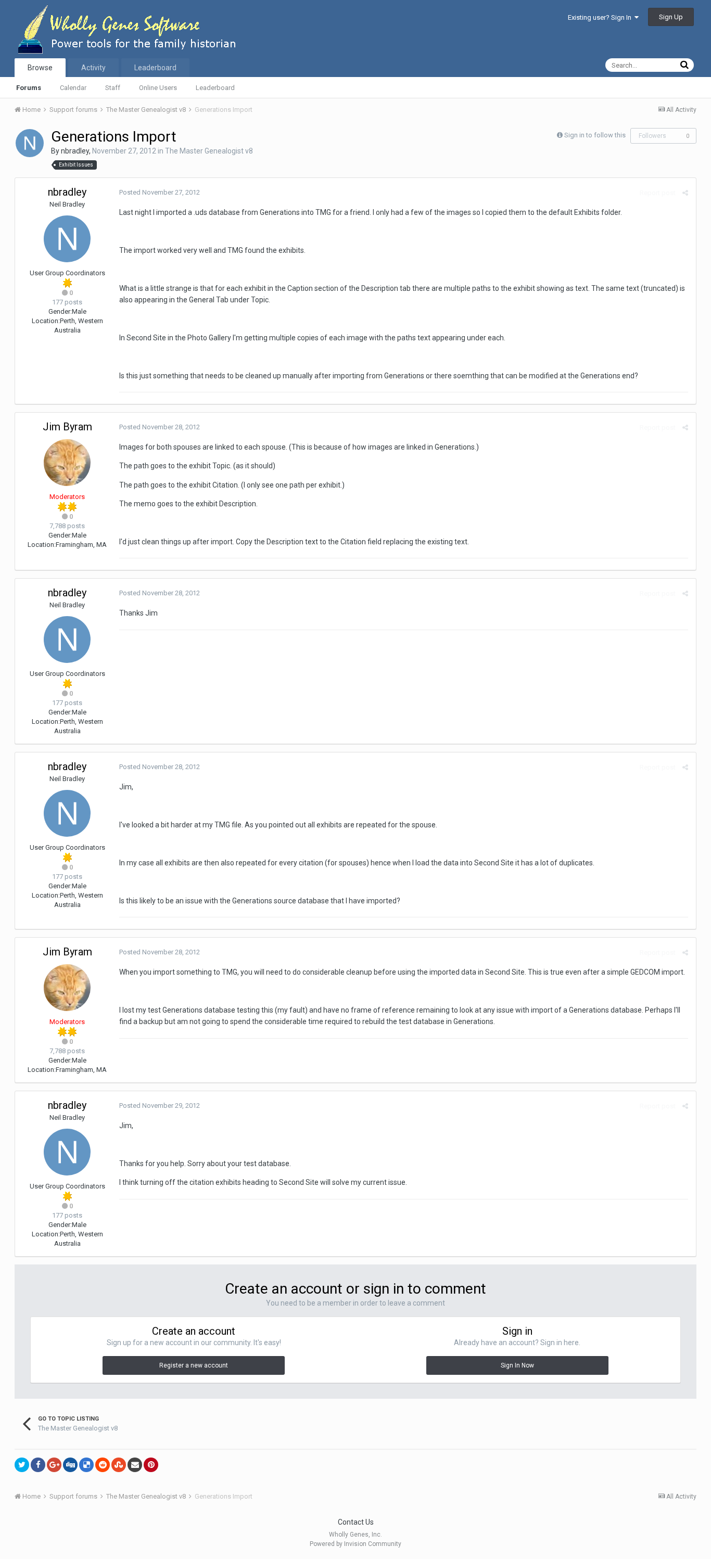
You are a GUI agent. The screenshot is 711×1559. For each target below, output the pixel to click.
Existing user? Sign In (601, 17)
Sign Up (671, 17)
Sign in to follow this (595, 135)
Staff (112, 88)
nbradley (75, 151)
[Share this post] (685, 193)
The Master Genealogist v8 (209, 151)
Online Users (158, 88)
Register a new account (193, 1365)
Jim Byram (67, 426)
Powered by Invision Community (355, 1544)
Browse (40, 67)
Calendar (73, 88)
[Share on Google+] (54, 1465)
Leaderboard (215, 88)
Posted (159, 192)
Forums (28, 88)
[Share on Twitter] (22, 1465)
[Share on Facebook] (38, 1465)
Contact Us (356, 1522)
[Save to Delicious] (86, 1465)
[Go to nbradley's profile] (30, 143)
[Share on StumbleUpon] (118, 1465)
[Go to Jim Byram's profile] (67, 462)
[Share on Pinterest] (151, 1465)
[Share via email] (135, 1465)
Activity (93, 67)
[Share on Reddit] (102, 1465)
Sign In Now (517, 1365)
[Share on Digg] (70, 1465)
